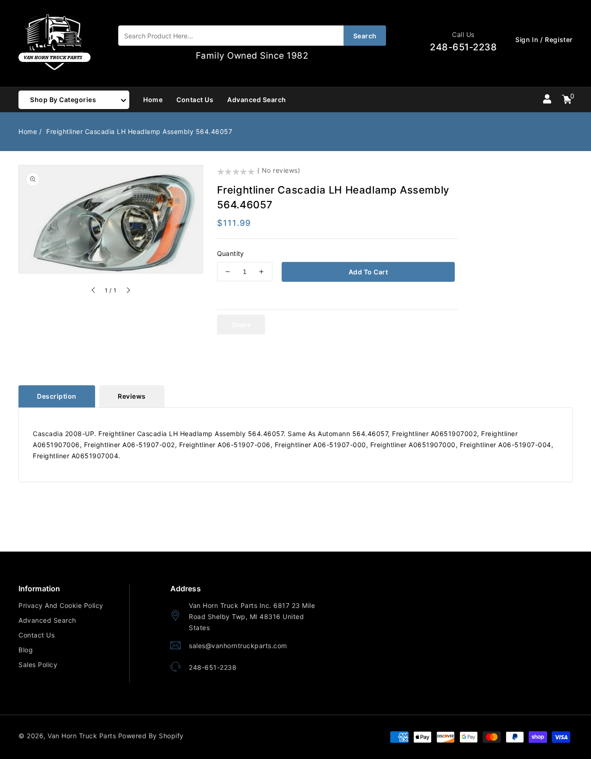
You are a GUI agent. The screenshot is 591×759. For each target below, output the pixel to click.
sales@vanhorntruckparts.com (238, 646)
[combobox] (252, 35)
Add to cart (368, 272)
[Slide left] (94, 291)
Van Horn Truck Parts (82, 736)
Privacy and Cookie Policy (60, 605)
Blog (25, 650)
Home (27, 131)
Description (57, 396)
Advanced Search (47, 620)
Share (241, 324)
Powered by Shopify (151, 736)
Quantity (230, 253)
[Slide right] (128, 291)
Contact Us (36, 635)
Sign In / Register (544, 39)
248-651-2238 (212, 667)
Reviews (132, 396)
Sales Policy (37, 664)
